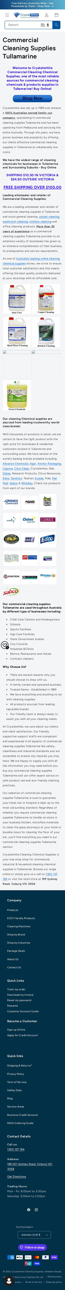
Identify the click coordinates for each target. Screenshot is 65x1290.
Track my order (16, 989)
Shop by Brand (16, 934)
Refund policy (55, 1276)
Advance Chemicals (15, 463)
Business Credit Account (22, 1115)
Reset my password (19, 1000)
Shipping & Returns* (19, 1065)
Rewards (12, 1005)
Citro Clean (21, 468)
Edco (6, 478)
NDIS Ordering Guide (20, 1123)
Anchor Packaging (49, 463)
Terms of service (33, 1282)
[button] (7, 15)
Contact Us (14, 967)
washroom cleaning (15, 221)
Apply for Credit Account (22, 1035)
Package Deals (16, 950)
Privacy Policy (15, 1074)
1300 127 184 (15, 1149)
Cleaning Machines (19, 926)
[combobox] (32, 25)
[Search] (56, 25)
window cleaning (40, 221)
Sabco (14, 483)
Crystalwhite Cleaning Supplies (28, 1271)
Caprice (8, 468)
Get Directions (16, 1176)
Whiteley (27, 483)
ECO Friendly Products (21, 918)
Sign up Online (16, 1029)
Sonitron (16, 478)
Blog (10, 1098)
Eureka (39, 478)
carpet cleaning (49, 216)
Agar (33, 463)
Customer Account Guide (23, 1011)
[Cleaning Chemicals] (32, 98)
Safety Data (14, 1090)
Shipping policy (54, 1282)
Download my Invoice (20, 994)
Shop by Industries (18, 942)
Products (12, 910)
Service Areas (15, 1106)
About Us (13, 959)
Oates (7, 473)
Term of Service (17, 1082)
